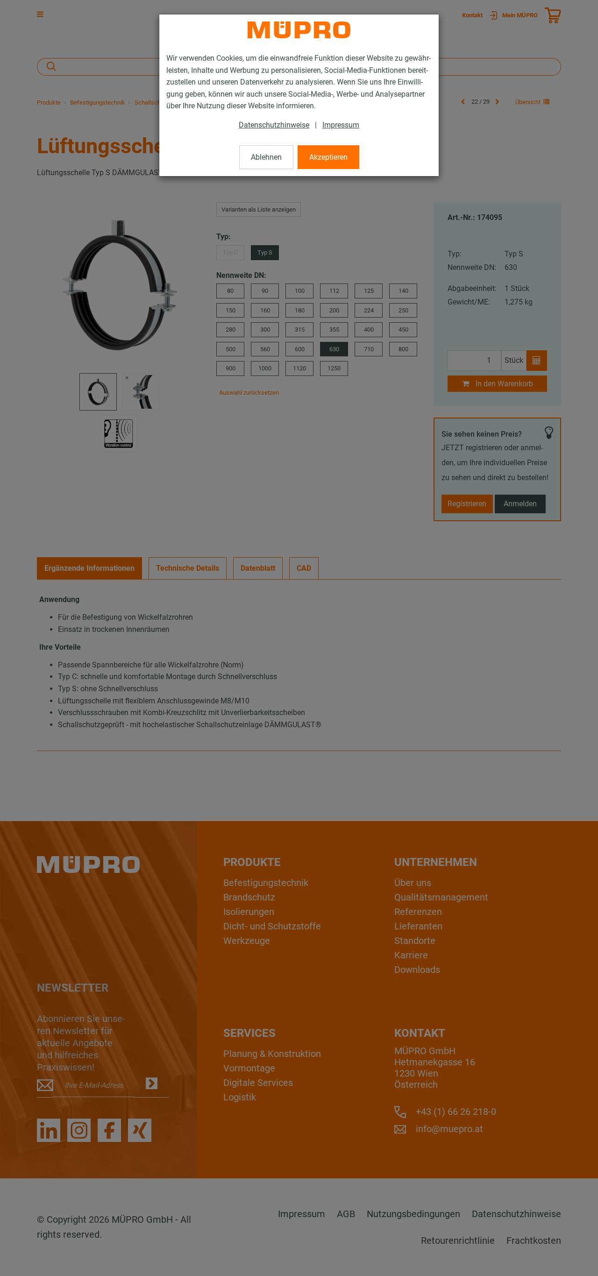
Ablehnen (266, 157)
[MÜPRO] (299, 29)
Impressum (340, 125)
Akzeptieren (328, 157)
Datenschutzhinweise (274, 125)
